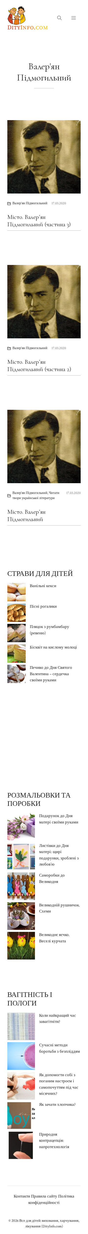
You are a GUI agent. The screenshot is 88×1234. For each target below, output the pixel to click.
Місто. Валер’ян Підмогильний (26, 515)
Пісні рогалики (43, 606)
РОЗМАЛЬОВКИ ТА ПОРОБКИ (39, 800)
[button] (59, 18)
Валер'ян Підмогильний (29, 203)
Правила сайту (44, 1196)
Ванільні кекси (43, 586)
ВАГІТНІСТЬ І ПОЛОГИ (29, 999)
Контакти (22, 1196)
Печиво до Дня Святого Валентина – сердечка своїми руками (51, 674)
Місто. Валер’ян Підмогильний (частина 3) (39, 220)
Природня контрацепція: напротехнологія (54, 1141)
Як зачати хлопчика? (57, 1104)
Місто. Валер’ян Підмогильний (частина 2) (39, 365)
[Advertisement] (44, 737)
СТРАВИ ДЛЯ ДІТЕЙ (40, 573)
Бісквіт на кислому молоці (53, 647)
